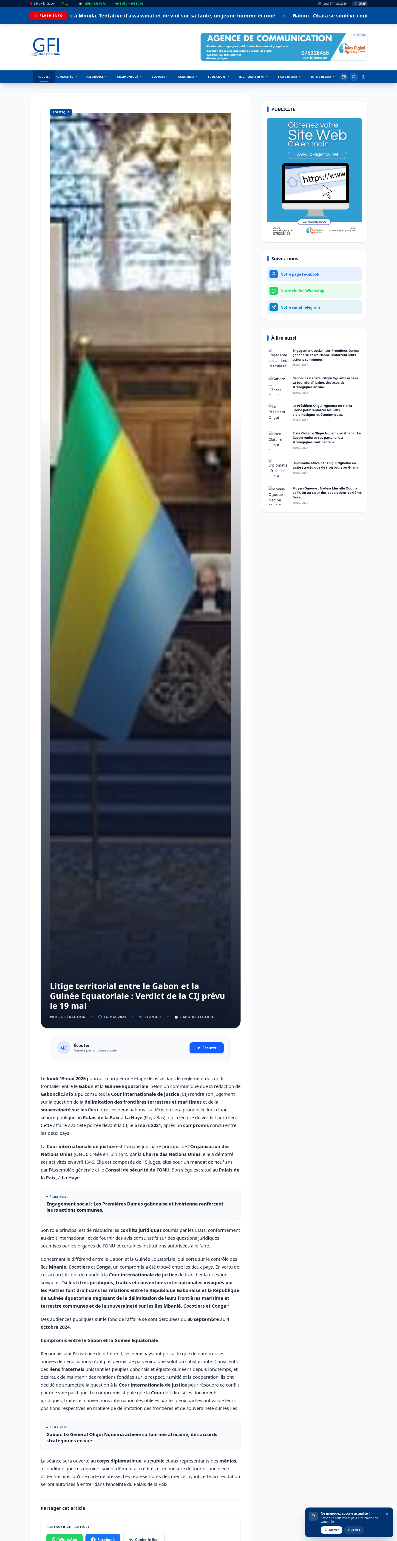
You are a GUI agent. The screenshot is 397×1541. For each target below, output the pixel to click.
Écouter (209, 1047)
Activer (334, 1530)
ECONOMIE (186, 77)
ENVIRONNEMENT (251, 77)
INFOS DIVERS (321, 77)
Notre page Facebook (300, 274)
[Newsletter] (344, 77)
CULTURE (158, 77)
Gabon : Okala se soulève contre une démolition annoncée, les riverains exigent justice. (230, 15)
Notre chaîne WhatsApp (302, 290)
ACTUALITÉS (64, 77)
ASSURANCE (95, 77)
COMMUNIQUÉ (128, 77)
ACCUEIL (44, 77)
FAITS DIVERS (288, 77)
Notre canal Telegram (300, 307)
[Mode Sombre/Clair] (364, 77)
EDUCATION (216, 77)
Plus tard (354, 1530)
